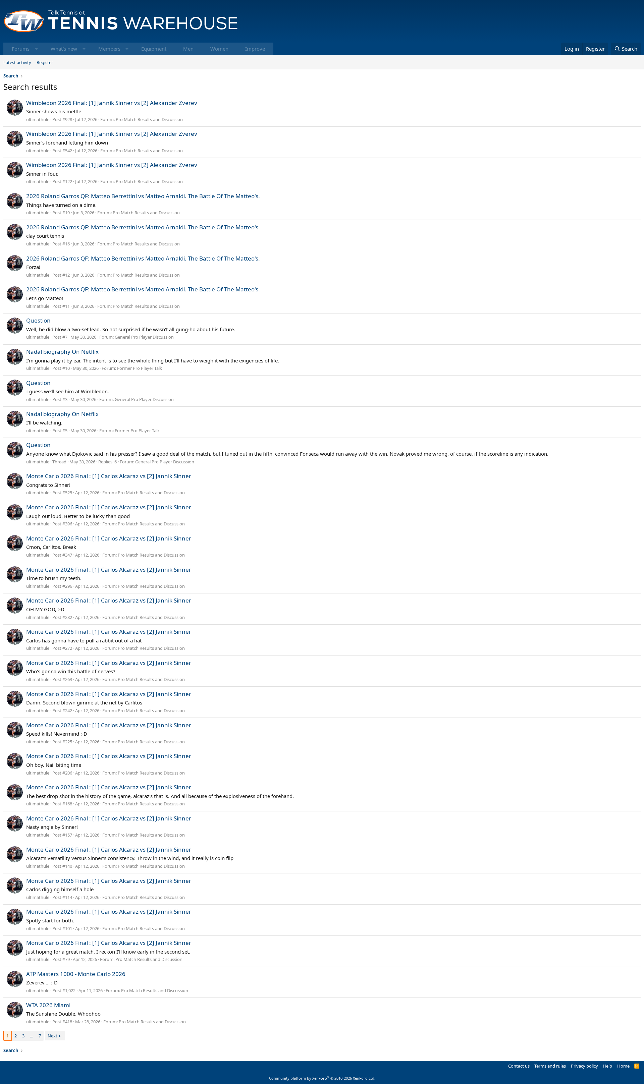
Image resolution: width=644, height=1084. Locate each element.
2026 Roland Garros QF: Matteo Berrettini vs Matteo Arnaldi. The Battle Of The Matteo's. (143, 196)
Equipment (153, 48)
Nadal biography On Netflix (62, 351)
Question (38, 320)
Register (45, 62)
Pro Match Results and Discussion (149, 119)
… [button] (31, 1036)
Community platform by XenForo (322, 1078)
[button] (36, 49)
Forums (21, 48)
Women (219, 48)
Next (52, 1036)
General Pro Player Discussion (144, 337)
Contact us (519, 1066)
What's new (64, 48)
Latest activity (17, 62)
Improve (255, 48)
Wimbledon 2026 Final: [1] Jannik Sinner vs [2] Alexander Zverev (111, 103)
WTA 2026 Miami (48, 1005)
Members (109, 48)
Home (623, 1066)
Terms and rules (550, 1066)
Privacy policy (584, 1066)
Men (188, 48)
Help (607, 1066)
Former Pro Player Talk (139, 368)
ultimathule (37, 119)
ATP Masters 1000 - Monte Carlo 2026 (75, 974)
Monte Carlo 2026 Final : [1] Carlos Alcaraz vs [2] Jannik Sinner (108, 476)
